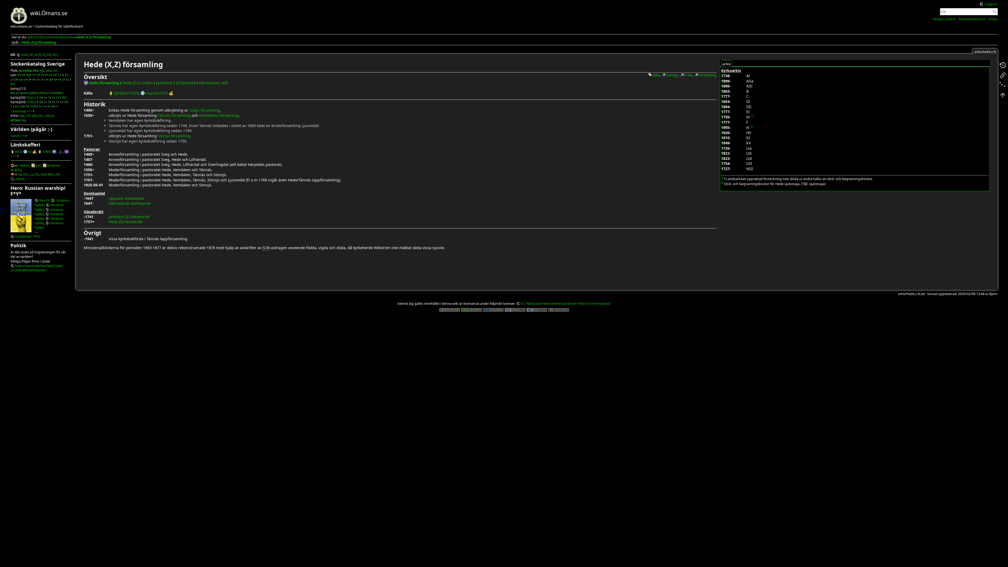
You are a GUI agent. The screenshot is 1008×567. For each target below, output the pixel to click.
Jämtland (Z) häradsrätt (129, 216)
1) (752, 116)
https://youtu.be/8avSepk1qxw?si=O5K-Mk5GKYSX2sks (36, 268)
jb (52, 115)
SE (31, 54)
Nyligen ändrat (944, 19)
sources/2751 (157, 93)
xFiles (15, 120)
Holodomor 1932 (27, 236)
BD (12, 84)
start (24, 54)
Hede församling (104, 82)
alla (48, 70)
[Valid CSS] (536, 309)
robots (20, 179)
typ (42, 70)
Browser (53, 165)
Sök (995, 12)
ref (28, 115)
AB (28, 75)
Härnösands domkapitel (130, 203)
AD (30, 151)
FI (43, 54)
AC (68, 79)
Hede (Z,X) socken (137, 82)
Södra (31, 102)
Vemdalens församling (219, 115)
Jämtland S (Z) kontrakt (176, 82)
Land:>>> (18, 136)
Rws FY (44, 200)
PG (37, 174)
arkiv (656, 75)
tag (23, 120)
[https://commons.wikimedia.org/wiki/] (61, 151)
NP (57, 174)
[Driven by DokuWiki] (558, 309)
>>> (14, 156)
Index (993, 19)
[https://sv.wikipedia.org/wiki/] (54, 151)
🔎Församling (705, 75)
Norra (31, 97)
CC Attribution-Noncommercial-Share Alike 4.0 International (566, 303)
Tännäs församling (174, 115)
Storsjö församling (174, 135)
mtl (47, 115)
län (41, 115)
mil (55, 70)
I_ (58, 75)
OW (43, 174)
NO (54, 54)
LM (30, 93)
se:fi (38, 54)
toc (35, 70)
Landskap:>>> (21, 111)
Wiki (51, 174)
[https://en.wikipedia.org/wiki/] (67, 151)
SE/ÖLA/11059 (126, 93)
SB (20, 174)
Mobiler (16, 170)
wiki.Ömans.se (38, 37)
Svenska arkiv (62, 37)
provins (25, 70)
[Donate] (471, 309)
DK (48, 54)
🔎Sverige (670, 75)
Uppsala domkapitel (126, 198)
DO (25, 174)
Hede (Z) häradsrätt (126, 221)
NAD (18, 151)
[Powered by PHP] (493, 309)
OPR (40, 93)
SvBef (46, 151)
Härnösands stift (213, 82)
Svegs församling (204, 110)
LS (31, 174)
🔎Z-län (686, 75)
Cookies (24, 165)
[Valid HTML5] (515, 309)
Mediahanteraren (972, 19)
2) (751, 126)
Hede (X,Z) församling (93, 37)
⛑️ (12, 174)
